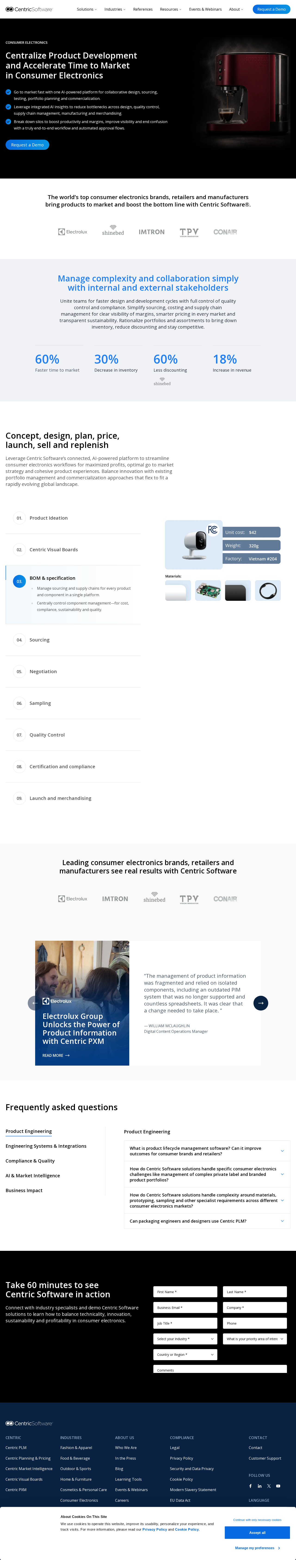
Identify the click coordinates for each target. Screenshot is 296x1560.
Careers (122, 1500)
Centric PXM (16, 1489)
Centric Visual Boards (24, 1479)
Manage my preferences (254, 1548)
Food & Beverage (75, 1458)
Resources (169, 9)
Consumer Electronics (79, 1500)
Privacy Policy (154, 1529)
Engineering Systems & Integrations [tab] (46, 1146)
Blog (119, 1468)
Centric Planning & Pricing (28, 1458)
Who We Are (126, 1447)
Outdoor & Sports (75, 1468)
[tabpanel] (222, 560)
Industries (113, 9)
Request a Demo (271, 9)
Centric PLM (16, 1447)
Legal (174, 1447)
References (143, 9)
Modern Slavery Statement (193, 1489)
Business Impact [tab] (24, 1190)
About (234, 9)
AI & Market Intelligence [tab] (33, 1175)
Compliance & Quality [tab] (30, 1161)
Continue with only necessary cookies (257, 1520)
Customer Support (265, 1458)
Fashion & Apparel (76, 1447)
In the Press (125, 1458)
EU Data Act (180, 1500)
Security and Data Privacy (192, 1468)
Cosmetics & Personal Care (83, 1489)
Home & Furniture (76, 1479)
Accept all (257, 1533)
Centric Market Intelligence (29, 1468)
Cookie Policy (187, 1529)
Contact (255, 1447)
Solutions (85, 9)
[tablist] (73, 658)
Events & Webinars (205, 9)
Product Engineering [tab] (29, 1131)
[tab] (73, 518)
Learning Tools (128, 1479)
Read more (53, 1055)
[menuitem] (29, 1447)
